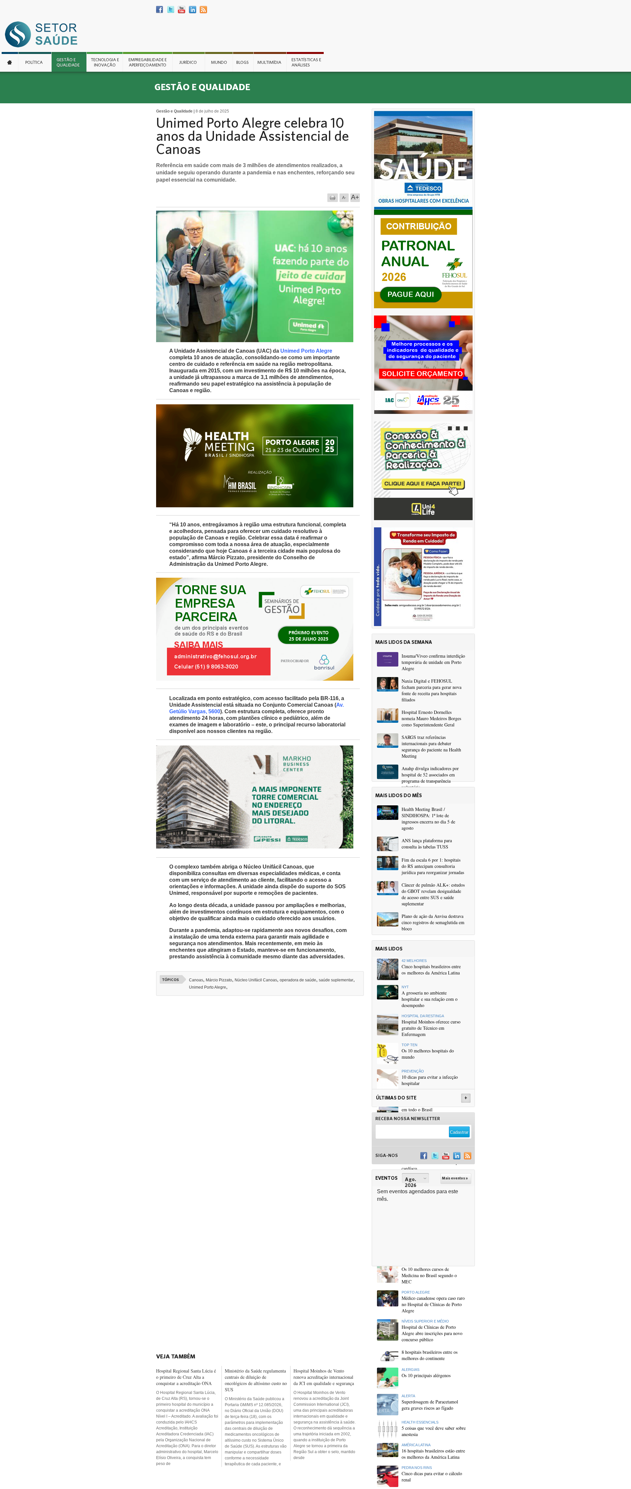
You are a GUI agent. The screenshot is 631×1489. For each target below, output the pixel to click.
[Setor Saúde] (44, 34)
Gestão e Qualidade (68, 62)
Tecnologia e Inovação (105, 62)
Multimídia (269, 62)
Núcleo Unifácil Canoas (256, 980)
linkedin (192, 9)
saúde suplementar (336, 980)
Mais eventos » (455, 1178)
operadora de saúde (298, 980)
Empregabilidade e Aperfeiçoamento (148, 62)
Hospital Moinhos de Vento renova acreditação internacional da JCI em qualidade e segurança (323, 1377)
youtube (181, 9)
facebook (160, 9)
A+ (355, 197)
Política (34, 62)
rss (203, 9)
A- (344, 197)
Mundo (219, 62)
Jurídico (188, 62)
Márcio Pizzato (219, 980)
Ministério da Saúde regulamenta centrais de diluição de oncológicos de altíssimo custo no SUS (256, 1380)
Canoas (196, 980)
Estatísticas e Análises (306, 62)
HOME (10, 62)
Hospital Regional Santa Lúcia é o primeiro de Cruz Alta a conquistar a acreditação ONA (186, 1377)
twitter (171, 9)
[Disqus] (262, 1092)
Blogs (242, 62)
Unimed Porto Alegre (306, 351)
